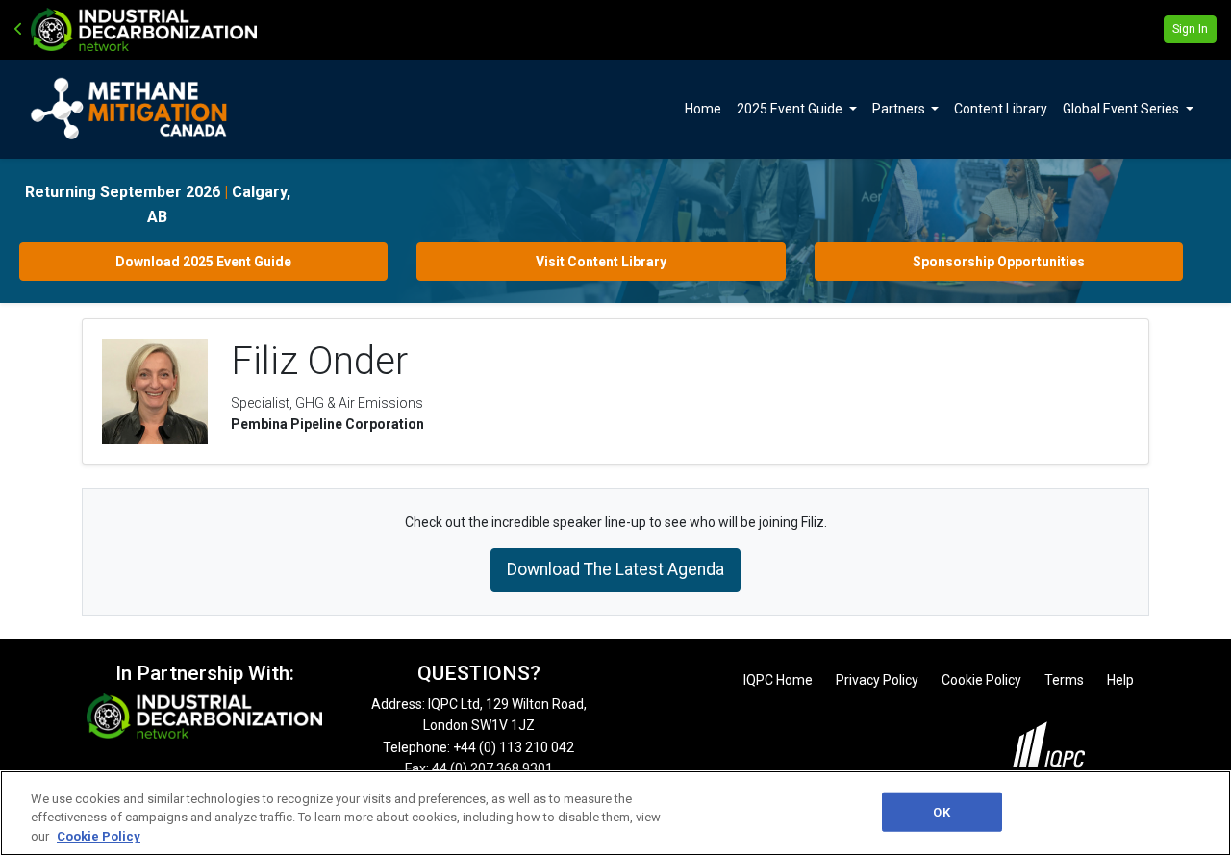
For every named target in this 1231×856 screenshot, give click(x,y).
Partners (900, 108)
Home (703, 108)
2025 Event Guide (791, 108)
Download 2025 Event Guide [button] (203, 261)
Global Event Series (1122, 108)
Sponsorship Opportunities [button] (999, 261)
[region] (615, 813)
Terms (1064, 680)
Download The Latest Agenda (615, 569)
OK (941, 811)
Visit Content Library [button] (601, 261)
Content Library (1000, 108)
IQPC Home (778, 680)
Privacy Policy (877, 680)
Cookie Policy (981, 680)
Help (1120, 680)
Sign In (1190, 29)
